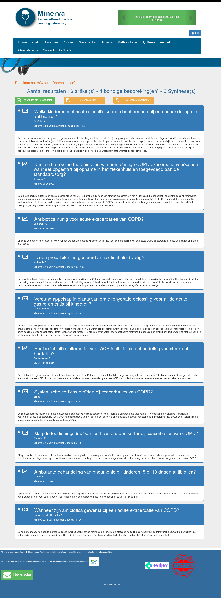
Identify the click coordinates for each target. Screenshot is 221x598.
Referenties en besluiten (136, 99)
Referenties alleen (87, 99)
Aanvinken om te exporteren (38, 99)
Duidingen (51, 42)
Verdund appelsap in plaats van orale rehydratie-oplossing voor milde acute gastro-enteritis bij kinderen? (110, 301)
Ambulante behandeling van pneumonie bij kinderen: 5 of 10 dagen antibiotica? (115, 471)
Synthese (148, 42)
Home (22, 42)
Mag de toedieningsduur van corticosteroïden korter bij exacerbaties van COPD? (116, 433)
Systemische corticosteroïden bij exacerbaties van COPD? (93, 391)
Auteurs (107, 42)
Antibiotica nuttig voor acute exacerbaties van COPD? (89, 218)
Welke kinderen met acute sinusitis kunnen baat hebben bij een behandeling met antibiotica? (116, 113)
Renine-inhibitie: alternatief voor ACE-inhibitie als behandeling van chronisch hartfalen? (111, 350)
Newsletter (22, 574)
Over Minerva (28, 50)
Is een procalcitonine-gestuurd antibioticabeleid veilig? (89, 257)
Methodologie (127, 42)
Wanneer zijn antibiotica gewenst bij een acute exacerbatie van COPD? (106, 510)
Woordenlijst (88, 42)
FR (196, 33)
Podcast (68, 42)
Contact (48, 50)
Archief (165, 42)
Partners (65, 50)
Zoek (35, 42)
